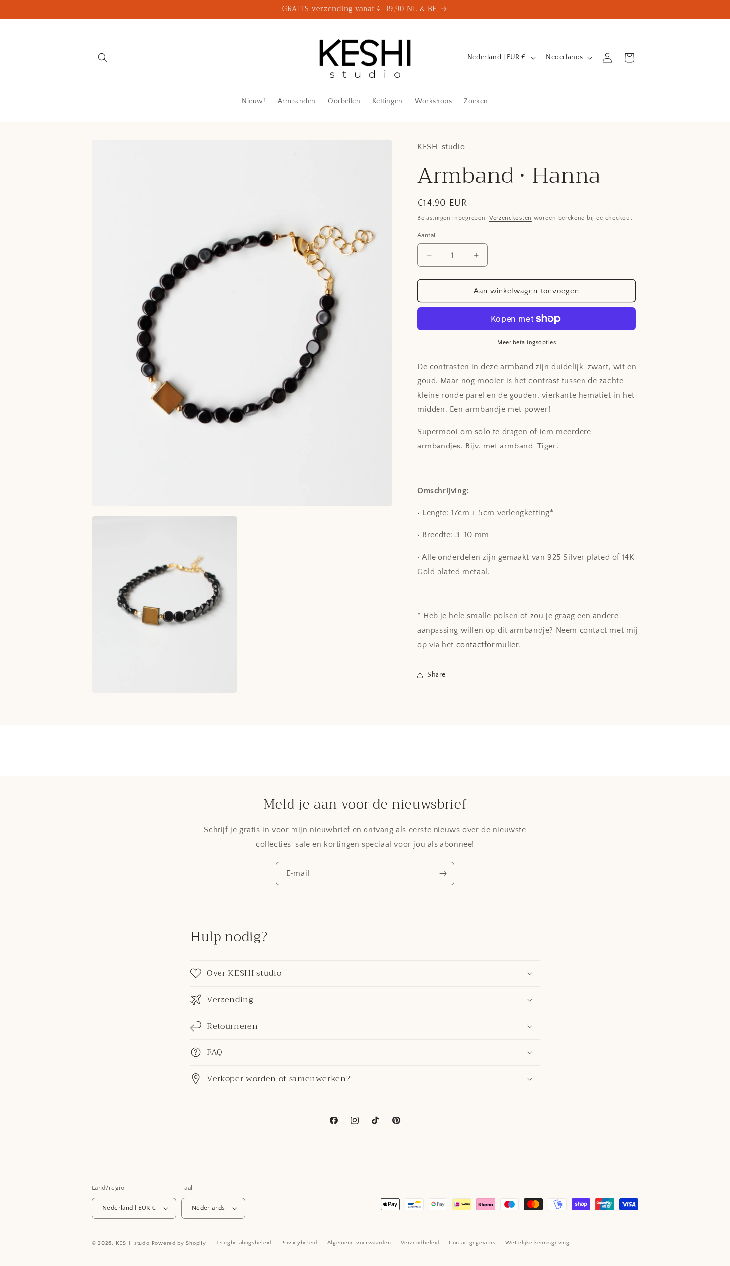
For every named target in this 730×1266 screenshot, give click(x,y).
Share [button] (436, 675)
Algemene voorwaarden (359, 1243)
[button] (103, 58)
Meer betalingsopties (526, 342)
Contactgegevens (472, 1243)
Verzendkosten (510, 218)
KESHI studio (133, 1243)
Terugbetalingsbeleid (243, 1243)
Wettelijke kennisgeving (537, 1243)
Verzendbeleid (420, 1243)
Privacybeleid (299, 1243)
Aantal (426, 235)
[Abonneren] (443, 873)
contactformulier (487, 644)
